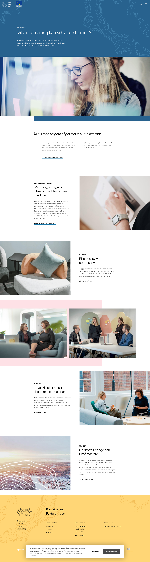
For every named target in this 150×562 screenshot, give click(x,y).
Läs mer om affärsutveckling (52, 157)
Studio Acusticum (24, 521)
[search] (141, 4)
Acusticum (22, 526)
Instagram (52, 532)
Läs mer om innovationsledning (45, 223)
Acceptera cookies (111, 551)
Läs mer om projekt (86, 479)
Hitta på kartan (79, 535)
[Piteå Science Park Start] (31, 512)
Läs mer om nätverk (86, 281)
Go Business (23, 524)
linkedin (51, 530)
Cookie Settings (21, 528)
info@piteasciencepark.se (115, 527)
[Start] (7, 4)
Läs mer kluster (40, 412)
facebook (52, 527)
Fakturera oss (55, 513)
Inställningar (95, 551)
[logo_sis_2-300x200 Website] (128, 551)
